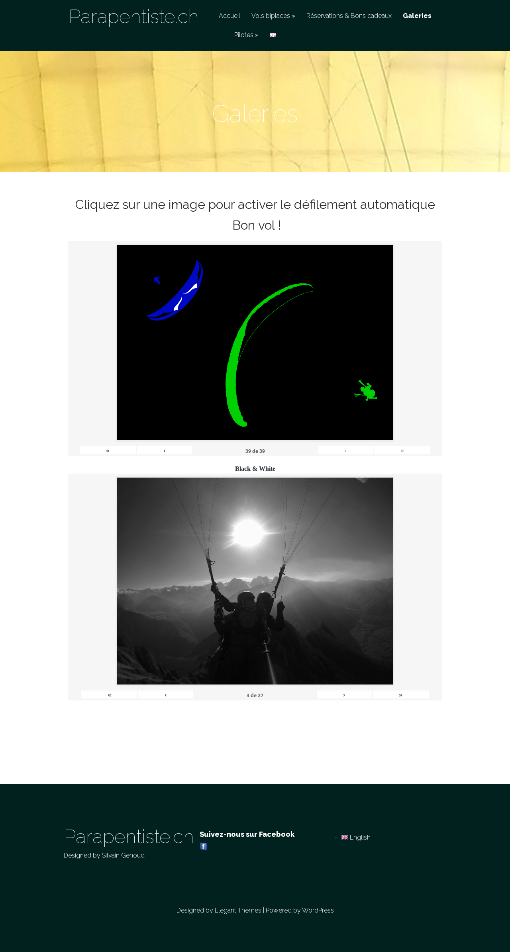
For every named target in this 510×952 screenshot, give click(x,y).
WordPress (318, 910)
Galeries (417, 16)
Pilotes (243, 35)
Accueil (229, 16)
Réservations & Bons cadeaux (349, 16)
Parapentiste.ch (134, 16)
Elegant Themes (238, 910)
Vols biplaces (270, 16)
